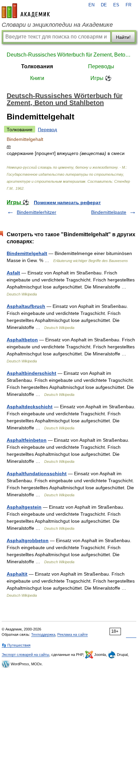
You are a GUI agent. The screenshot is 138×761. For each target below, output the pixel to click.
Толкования (37, 66)
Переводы (101, 66)
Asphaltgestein (24, 507)
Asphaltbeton (22, 339)
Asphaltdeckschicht (30, 406)
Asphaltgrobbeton (28, 540)
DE (104, 5)
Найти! (123, 37)
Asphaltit (17, 574)
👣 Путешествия (16, 645)
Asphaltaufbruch (26, 306)
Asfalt (13, 272)
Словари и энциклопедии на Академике (57, 24)
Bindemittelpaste (108, 212)
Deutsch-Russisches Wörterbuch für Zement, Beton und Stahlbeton (69, 55)
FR (128, 5)
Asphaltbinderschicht (31, 373)
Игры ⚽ (101, 78)
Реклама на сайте (72, 634)
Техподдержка (43, 634)
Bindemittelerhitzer (36, 212)
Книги (37, 78)
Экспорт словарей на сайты (25, 655)
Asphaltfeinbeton (27, 440)
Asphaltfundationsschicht (37, 473)
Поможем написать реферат (67, 202)
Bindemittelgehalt (27, 253)
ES (116, 5)
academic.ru (26, 10)
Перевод (47, 129)
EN (91, 5)
